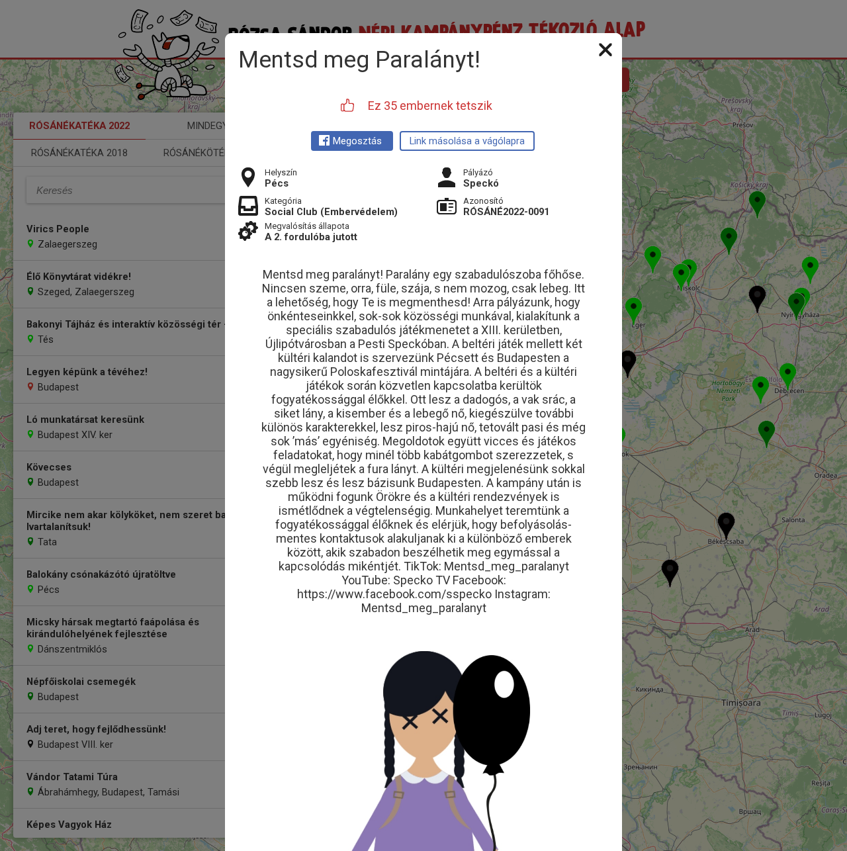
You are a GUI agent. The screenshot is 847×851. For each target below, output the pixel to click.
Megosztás (357, 141)
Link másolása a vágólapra (467, 141)
